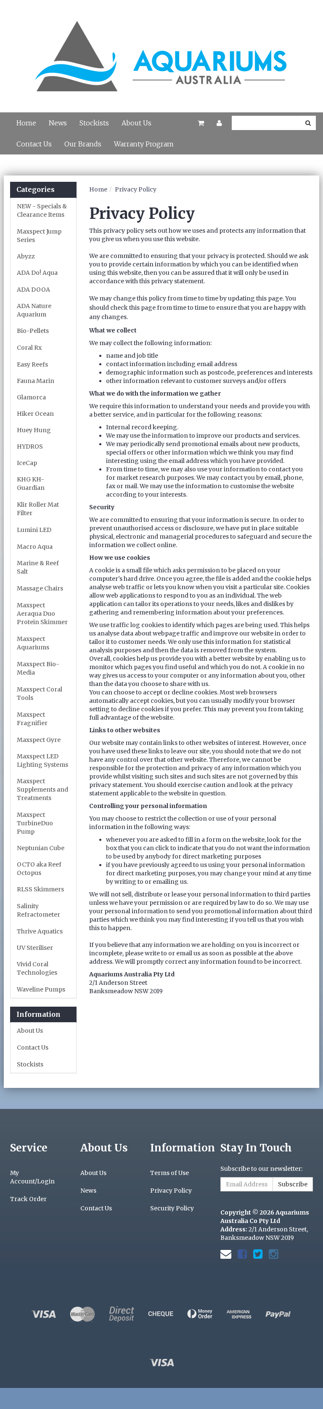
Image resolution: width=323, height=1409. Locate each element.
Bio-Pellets (33, 331)
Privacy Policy (135, 189)
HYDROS (30, 446)
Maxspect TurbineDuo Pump (35, 823)
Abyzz (26, 256)
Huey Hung (34, 430)
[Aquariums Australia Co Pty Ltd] (161, 51)
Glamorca (31, 397)
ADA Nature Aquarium (34, 310)
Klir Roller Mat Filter (38, 509)
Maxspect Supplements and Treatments (42, 789)
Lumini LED (34, 530)
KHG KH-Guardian (31, 484)
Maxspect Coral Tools (39, 694)
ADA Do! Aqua (37, 272)
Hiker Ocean (35, 413)
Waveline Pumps (41, 989)
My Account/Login (32, 1177)
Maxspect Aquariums (33, 643)
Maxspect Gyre (39, 740)
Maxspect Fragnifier (32, 719)
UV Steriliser (35, 948)
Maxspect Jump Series (39, 236)
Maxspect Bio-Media (38, 668)
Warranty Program (144, 144)
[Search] (308, 123)
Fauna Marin (35, 381)
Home (26, 123)
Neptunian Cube (40, 848)
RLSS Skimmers (40, 889)
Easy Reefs (32, 364)
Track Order (28, 1199)
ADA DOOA (33, 289)
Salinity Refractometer (38, 910)
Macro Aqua (35, 546)
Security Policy (172, 1208)
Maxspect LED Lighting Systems (42, 760)
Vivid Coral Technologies (37, 968)
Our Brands (82, 144)
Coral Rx (29, 347)
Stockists (94, 123)
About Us (136, 123)
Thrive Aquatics (40, 931)
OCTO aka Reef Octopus (39, 869)
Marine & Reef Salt (38, 567)
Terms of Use (169, 1173)
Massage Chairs (40, 588)
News (58, 123)
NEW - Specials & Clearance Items (42, 210)
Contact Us (34, 144)
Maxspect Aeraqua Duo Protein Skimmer (42, 613)
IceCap (27, 463)
